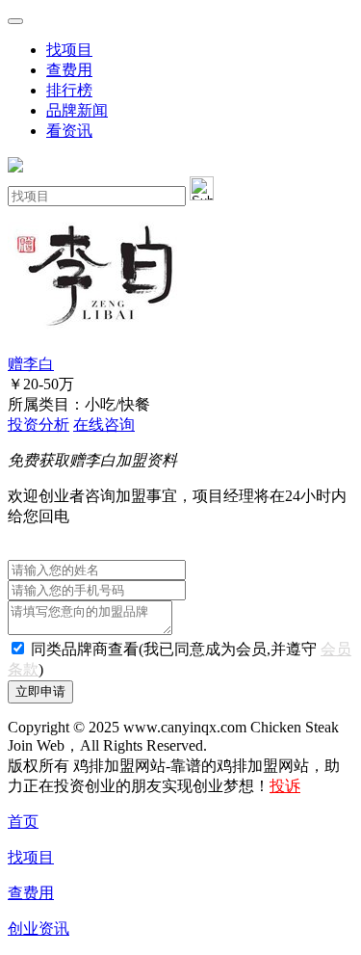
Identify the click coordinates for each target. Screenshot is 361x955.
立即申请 (40, 691)
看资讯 (69, 130)
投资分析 (38, 424)
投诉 (285, 786)
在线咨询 (104, 424)
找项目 (69, 49)
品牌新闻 (77, 110)
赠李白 (31, 364)
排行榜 (69, 90)
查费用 (69, 70)
